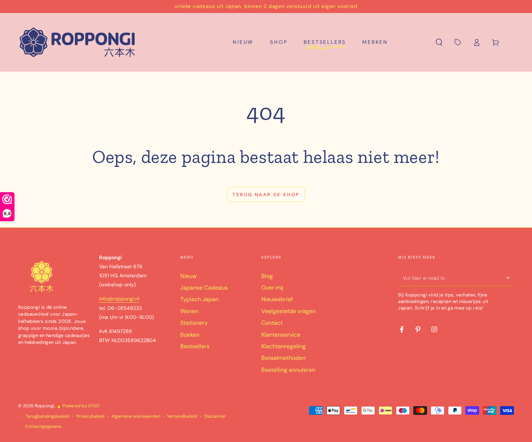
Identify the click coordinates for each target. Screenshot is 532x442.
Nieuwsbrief (277, 299)
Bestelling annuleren (288, 370)
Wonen (189, 311)
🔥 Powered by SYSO (77, 406)
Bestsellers (195, 346)
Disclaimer (215, 416)
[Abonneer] (510, 278)
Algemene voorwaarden (135, 416)
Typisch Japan (199, 299)
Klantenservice (280, 334)
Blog (267, 276)
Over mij (272, 287)
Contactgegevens (43, 426)
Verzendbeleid (182, 416)
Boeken (189, 334)
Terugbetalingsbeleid (47, 416)
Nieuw (188, 276)
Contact (272, 323)
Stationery (194, 323)
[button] (439, 42)
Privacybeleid (90, 416)
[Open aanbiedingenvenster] (457, 42)
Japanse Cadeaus (204, 287)
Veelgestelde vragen (288, 311)
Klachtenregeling (283, 346)
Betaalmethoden (283, 358)
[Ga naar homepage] (77, 42)
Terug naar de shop (266, 194)
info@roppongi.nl (119, 298)
